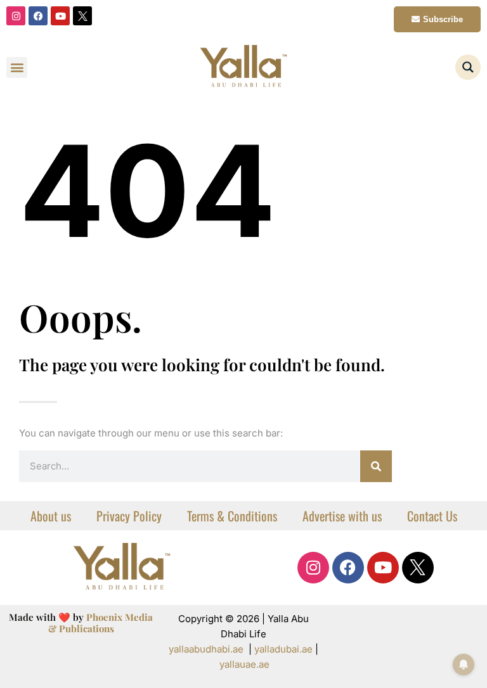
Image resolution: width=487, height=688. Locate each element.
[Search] (376, 466)
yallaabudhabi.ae (206, 649)
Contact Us (432, 515)
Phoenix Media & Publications (100, 623)
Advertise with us (342, 515)
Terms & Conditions (232, 515)
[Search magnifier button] (468, 67)
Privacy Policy (129, 515)
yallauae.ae (244, 664)
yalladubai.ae (283, 649)
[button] (16, 67)
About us (50, 515)
